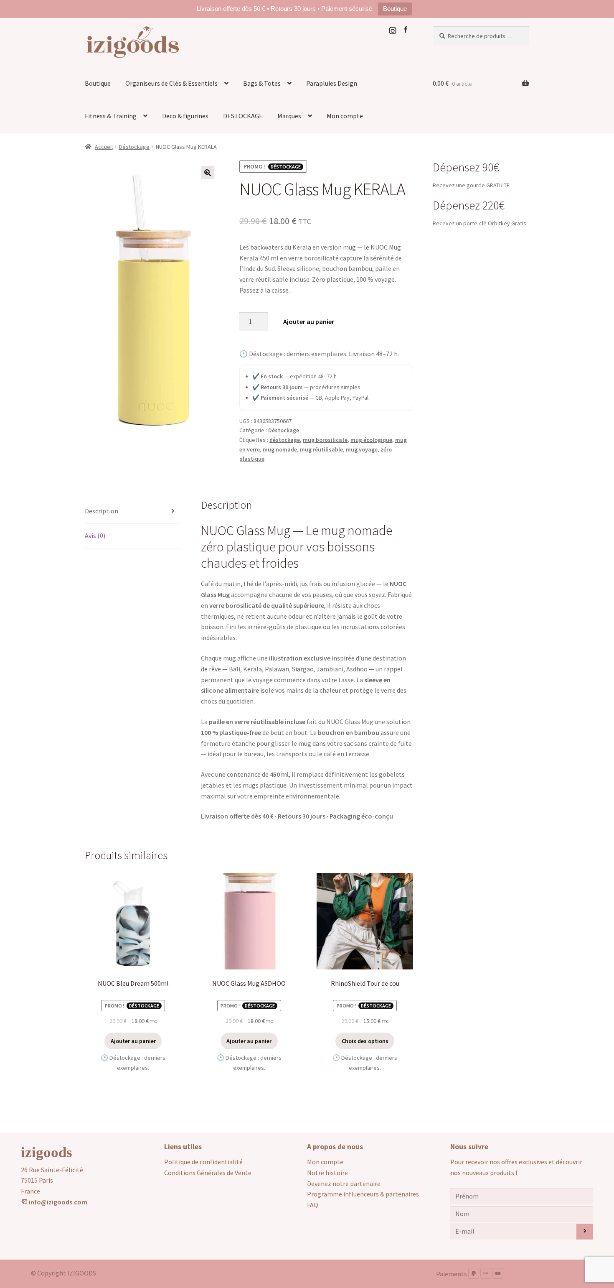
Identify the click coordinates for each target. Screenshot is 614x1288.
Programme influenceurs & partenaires (363, 1194)
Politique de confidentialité (203, 1162)
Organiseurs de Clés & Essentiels (171, 83)
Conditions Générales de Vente (207, 1172)
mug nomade (280, 449)
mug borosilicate (325, 440)
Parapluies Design (331, 83)
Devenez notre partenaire (344, 1183)
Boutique (395, 8)
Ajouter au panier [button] (133, 1041)
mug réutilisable (321, 449)
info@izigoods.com (57, 1202)
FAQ (312, 1205)
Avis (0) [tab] (95, 535)
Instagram (394, 30)
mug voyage (362, 449)
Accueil (104, 146)
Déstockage (134, 146)
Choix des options (365, 1041)
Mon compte (345, 116)
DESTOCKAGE (243, 116)
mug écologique (371, 440)
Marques (289, 116)
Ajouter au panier (308, 321)
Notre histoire (327, 1172)
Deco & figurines (185, 116)
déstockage (284, 440)
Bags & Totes (262, 83)
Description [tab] (101, 511)
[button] (207, 172)
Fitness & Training (111, 116)
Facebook (407, 30)
